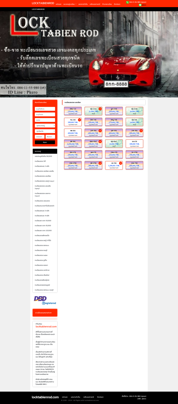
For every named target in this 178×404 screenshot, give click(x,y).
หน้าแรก (58, 4)
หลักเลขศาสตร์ (95, 4)
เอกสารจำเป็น (83, 4)
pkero (143, 5)
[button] (69, 4)
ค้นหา (45, 142)
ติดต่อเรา (117, 4)
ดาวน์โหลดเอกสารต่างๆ (43, 312)
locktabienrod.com (45, 397)
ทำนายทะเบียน (107, 4)
